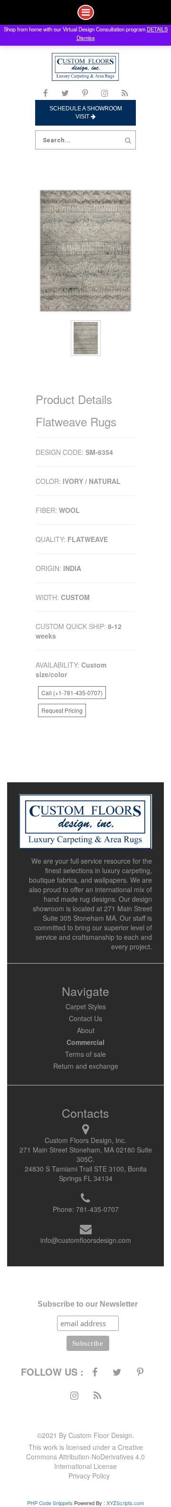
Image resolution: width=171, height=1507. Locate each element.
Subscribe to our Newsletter (88, 1304)
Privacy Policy (89, 1475)
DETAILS (157, 29)
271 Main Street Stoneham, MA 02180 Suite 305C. (85, 1154)
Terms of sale (85, 1054)
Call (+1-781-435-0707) (72, 693)
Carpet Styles (86, 1006)
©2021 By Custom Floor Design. (85, 1435)
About (86, 1030)
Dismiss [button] (85, 37)
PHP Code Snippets (50, 1503)
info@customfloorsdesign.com (85, 1240)
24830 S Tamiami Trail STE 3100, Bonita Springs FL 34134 (86, 1173)
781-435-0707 (97, 1209)
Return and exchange (85, 1066)
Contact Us (85, 1018)
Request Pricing (62, 710)
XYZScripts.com (125, 1503)
